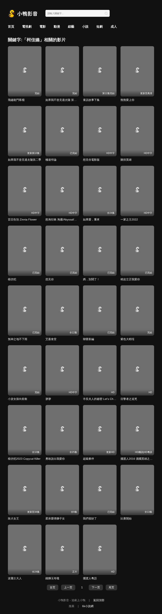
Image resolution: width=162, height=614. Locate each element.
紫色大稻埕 (127, 339)
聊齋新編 (88, 339)
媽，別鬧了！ (91, 279)
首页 (52, 587)
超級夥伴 (88, 458)
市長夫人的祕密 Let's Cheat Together (106, 398)
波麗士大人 (15, 578)
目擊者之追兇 (129, 398)
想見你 (49, 279)
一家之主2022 (129, 219)
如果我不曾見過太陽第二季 (24, 159)
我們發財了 (90, 518)
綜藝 (71, 26)
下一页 (96, 587)
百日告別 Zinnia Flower (22, 219)
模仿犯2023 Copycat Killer (24, 458)
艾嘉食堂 (51, 339)
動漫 (57, 26)
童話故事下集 (91, 99)
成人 (114, 26)
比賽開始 (126, 518)
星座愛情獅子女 (55, 518)
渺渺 (48, 398)
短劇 (99, 26)
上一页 (68, 587)
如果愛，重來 (91, 219)
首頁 (11, 26)
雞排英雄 (126, 159)
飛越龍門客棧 (16, 99)
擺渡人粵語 (90, 578)
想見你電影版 (91, 159)
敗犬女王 (13, 518)
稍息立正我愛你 (130, 279)
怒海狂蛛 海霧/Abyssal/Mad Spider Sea (69, 219)
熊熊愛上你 (127, 99)
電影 (43, 26)
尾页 (111, 587)
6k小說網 (87, 606)
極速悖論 (51, 159)
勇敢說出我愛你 (55, 458)
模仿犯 (12, 279)
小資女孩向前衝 (17, 398)
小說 (85, 26)
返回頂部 (98, 600)
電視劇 (27, 26)
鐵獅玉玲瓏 (52, 578)
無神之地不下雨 (17, 339)
